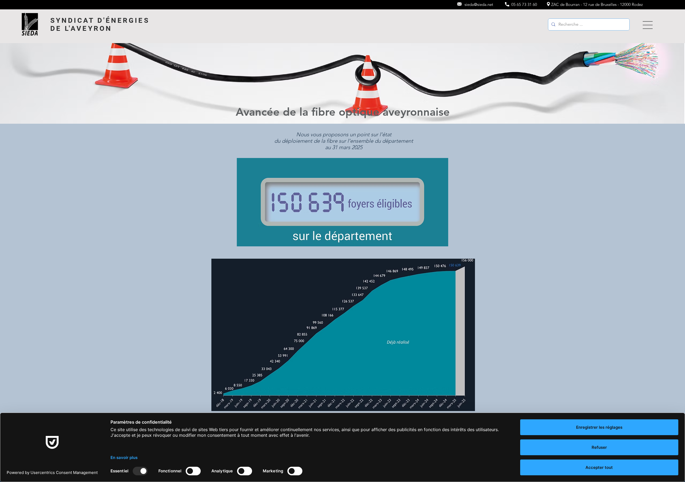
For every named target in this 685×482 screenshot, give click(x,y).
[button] (648, 25)
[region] (645, 25)
